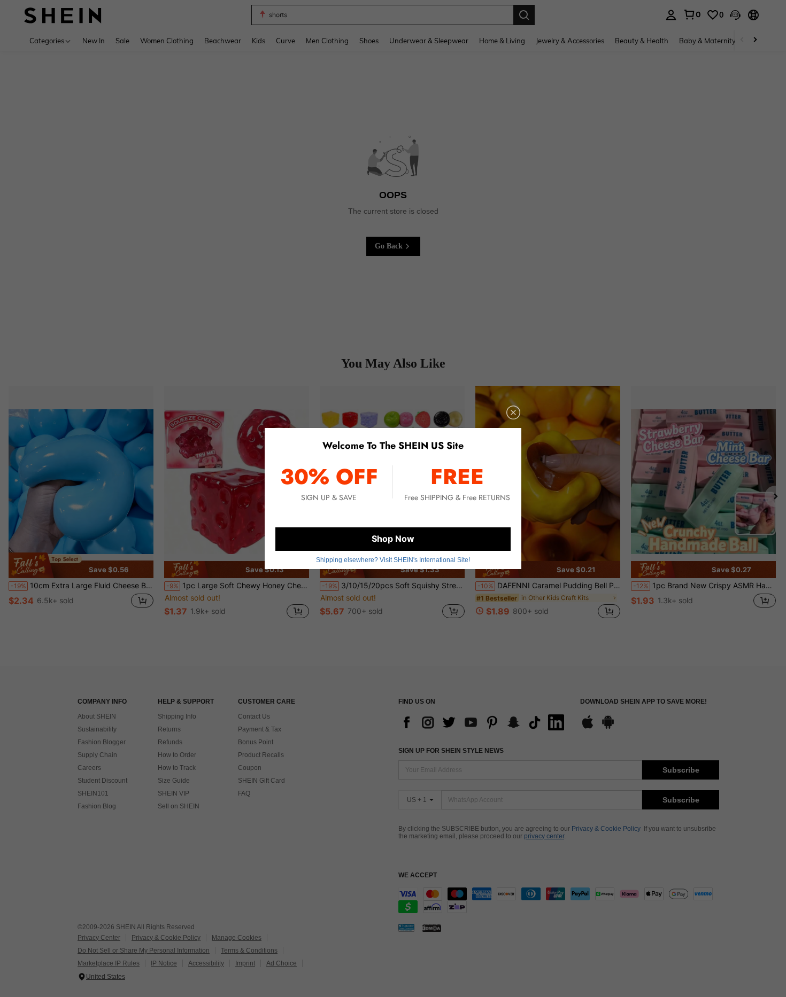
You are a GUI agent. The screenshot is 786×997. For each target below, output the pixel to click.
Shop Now (393, 538)
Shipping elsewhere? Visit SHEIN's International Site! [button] (393, 560)
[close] (513, 412)
